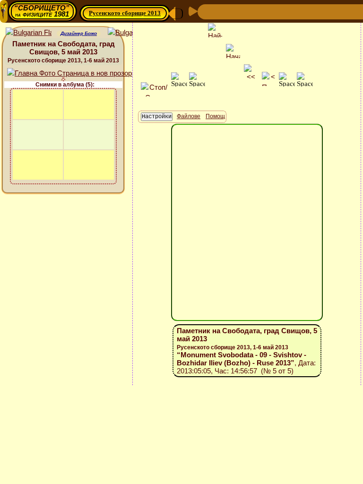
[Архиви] (314, 11)
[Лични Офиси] (283, 11)
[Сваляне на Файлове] (329, 11)
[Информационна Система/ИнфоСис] (268, 11)
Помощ (215, 116)
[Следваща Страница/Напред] (221, 11)
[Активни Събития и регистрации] (298, 11)
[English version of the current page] (28, 32)
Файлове (188, 116)
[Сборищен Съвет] (348, 11)
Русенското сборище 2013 (125, 13)
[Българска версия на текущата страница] (131, 32)
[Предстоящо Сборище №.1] (252, 11)
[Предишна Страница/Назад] (206, 11)
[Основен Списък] (236, 11)
